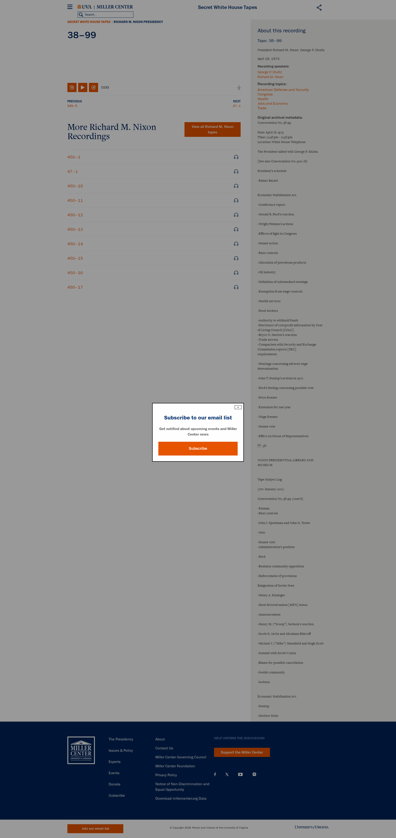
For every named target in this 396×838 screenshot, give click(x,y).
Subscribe (198, 448)
